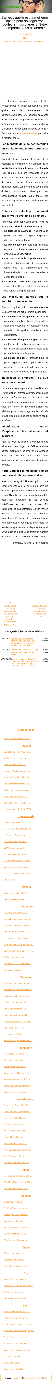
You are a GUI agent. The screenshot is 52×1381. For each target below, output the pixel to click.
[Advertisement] (26, 70)
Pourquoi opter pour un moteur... (19, 944)
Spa (25, 37)
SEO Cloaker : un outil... (15, 848)
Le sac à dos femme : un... (16, 1188)
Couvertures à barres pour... (16, 1266)
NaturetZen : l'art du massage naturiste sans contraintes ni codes (24, 652)
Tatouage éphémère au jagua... (18, 1176)
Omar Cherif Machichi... (14, 822)
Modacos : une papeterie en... (17, 758)
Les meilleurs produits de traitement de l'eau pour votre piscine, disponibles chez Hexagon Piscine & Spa (10, 615)
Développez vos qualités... (16, 1214)
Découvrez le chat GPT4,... (16, 893)
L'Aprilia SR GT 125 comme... (17, 963)
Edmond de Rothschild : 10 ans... (19, 1105)
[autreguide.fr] (26, 6)
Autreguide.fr (17, 1378)
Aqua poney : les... (12, 1362)
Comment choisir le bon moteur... (19, 951)
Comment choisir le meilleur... (17, 925)
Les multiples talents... (14, 1221)
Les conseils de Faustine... (16, 1034)
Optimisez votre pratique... (16, 1092)
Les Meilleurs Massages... (15, 1009)
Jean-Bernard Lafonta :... (15, 1143)
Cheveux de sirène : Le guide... (18, 1021)
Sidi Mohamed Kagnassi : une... (18, 829)
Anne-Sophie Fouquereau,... (17, 1311)
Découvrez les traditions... (15, 1369)
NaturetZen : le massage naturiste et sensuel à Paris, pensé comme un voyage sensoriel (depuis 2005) (23, 642)
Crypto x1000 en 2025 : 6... (16, 1124)
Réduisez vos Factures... (15, 764)
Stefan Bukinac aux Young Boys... (19, 1330)
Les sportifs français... (14, 1356)
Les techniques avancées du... (17, 919)
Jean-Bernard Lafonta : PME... (17, 1150)
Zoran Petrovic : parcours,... (16, 1337)
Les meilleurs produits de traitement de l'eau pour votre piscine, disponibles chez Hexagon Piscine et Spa (25, 662)
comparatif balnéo (28, 133)
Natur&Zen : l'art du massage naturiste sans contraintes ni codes (39, 611)
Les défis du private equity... (16, 1162)
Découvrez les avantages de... (17, 790)
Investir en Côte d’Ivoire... (15, 1118)
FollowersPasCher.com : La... (17, 771)
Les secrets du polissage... (16, 912)
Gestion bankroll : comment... (17, 1111)
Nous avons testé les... (14, 1028)
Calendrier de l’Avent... (14, 1260)
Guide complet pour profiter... (17, 1015)
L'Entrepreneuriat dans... (15, 1066)
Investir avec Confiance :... (16, 1131)
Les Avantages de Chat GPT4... (18, 809)
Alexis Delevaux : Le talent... (16, 1227)
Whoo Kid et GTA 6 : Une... (16, 1234)
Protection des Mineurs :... (16, 796)
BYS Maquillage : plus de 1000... (18, 1182)
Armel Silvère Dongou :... (15, 1137)
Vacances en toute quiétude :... (18, 989)
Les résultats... (10, 880)
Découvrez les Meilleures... (16, 1073)
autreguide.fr (25, 34)
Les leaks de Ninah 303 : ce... (17, 752)
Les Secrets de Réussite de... (17, 803)
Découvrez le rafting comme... (17, 1350)
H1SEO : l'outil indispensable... (18, 873)
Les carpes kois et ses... (15, 899)
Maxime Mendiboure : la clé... (17, 860)
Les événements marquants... (17, 784)
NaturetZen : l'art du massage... (18, 1285)
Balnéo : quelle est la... (14, 1292)
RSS (45, 1378)
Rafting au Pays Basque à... (16, 1318)
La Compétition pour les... (15, 841)
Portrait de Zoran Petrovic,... (16, 1343)
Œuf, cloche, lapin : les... (15, 1253)
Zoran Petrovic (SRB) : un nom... (19, 1324)
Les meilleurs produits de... (16, 1298)
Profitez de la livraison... (14, 957)
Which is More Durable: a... (16, 1240)
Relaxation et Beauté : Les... (16, 996)
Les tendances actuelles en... (17, 938)
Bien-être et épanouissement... (18, 1040)
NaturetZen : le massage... (16, 1279)
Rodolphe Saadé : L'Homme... (17, 777)
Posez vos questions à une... (17, 738)
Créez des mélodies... (14, 1202)
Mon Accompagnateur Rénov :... (18, 1079)
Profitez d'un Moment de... (16, 1002)
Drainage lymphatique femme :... (19, 983)
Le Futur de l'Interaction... (15, 835)
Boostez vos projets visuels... (17, 854)
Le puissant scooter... (13, 970)
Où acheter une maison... (15, 1060)
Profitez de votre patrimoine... (17, 1085)
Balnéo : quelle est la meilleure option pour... (24, 41)
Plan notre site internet (32, 1378)
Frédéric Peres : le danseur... (17, 1208)
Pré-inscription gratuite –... (16, 1054)
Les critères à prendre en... (16, 932)
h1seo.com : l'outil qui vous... (17, 867)
